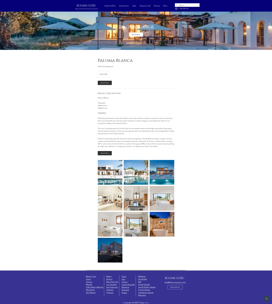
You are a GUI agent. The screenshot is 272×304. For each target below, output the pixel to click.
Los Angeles (111, 284)
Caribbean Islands (145, 292)
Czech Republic (128, 284)
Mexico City (91, 276)
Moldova (125, 287)
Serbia (124, 293)
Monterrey (90, 290)
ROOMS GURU (86, 6)
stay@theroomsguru (172, 282)
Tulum (88, 279)
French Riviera (144, 290)
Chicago (109, 292)
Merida (89, 284)
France (124, 282)
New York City (112, 282)
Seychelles (142, 279)
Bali (139, 282)
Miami (108, 276)
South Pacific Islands (146, 287)
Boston (109, 279)
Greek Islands (144, 284)
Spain (124, 276)
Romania (125, 290)
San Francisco (112, 287)
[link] (136, 34)
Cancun (89, 282)
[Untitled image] (110, 172)
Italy (123, 279)
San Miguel (90, 292)
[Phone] (176, 8)
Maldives (142, 276)
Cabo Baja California (94, 287)
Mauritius (142, 295)
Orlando (109, 290)
